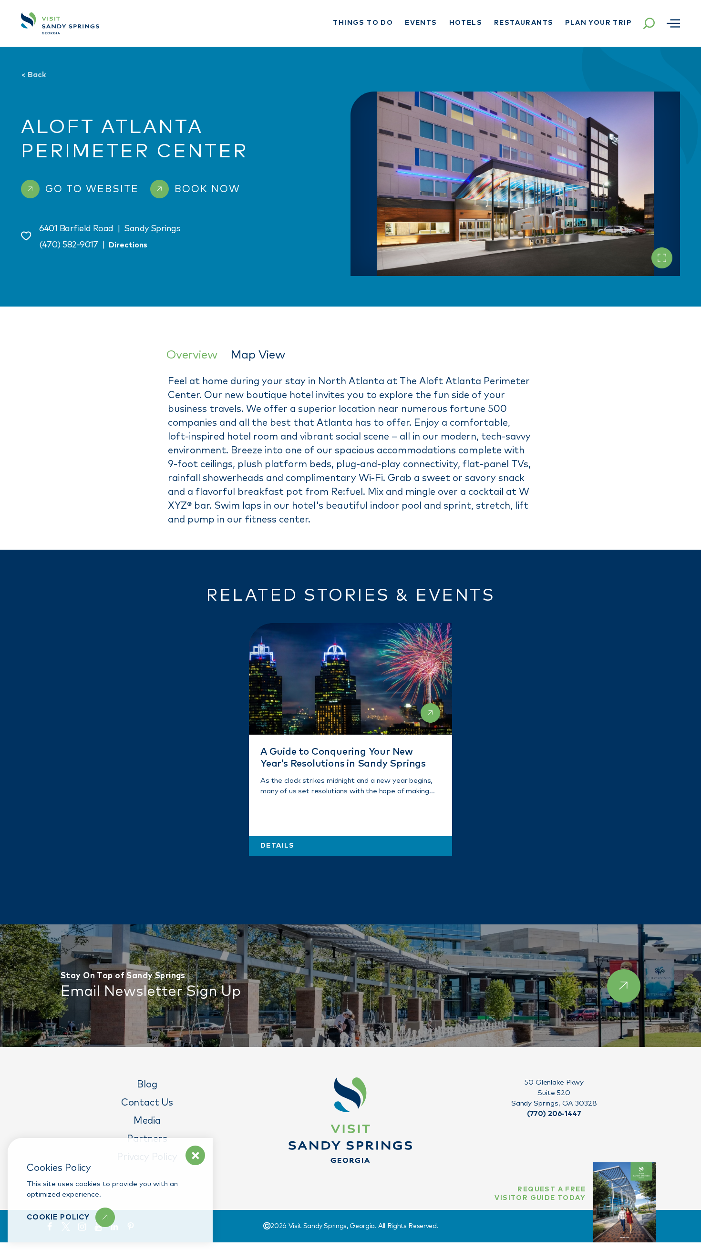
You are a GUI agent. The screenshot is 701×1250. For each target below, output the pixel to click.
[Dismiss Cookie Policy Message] (195, 1155)
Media (147, 1121)
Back (33, 75)
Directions (128, 245)
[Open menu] (673, 23)
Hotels (465, 23)
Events (421, 23)
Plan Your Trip (598, 23)
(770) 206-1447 (554, 1113)
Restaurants (523, 23)
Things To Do (363, 23)
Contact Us (147, 1102)
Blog (147, 1084)
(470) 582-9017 (68, 245)
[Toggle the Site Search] (649, 23)
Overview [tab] (191, 355)
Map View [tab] (257, 355)
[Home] (60, 23)
